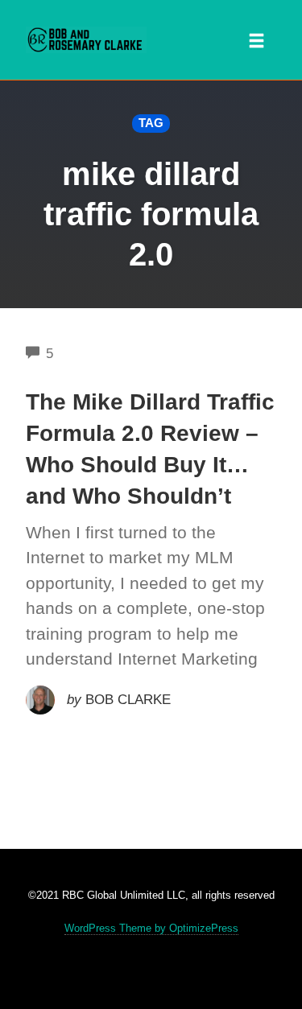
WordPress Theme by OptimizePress (151, 928)
